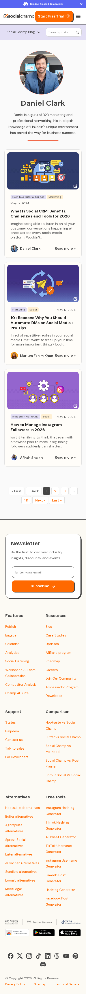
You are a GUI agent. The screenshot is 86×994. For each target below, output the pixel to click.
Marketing (55, 197)
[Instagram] (29, 956)
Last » (57, 500)
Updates (52, 644)
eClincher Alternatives (22, 863)
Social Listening (17, 661)
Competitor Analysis (21, 684)
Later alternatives (19, 854)
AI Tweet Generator (61, 837)
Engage (11, 635)
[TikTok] (38, 956)
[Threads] (57, 956)
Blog (49, 626)
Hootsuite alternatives (22, 808)
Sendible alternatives (21, 872)
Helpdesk (12, 731)
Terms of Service (67, 984)
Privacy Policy (15, 984)
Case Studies (56, 635)
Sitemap (40, 984)
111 (26, 500)
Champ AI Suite (17, 693)
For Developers (16, 757)
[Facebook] (10, 956)
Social (33, 309)
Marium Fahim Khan (36, 355)
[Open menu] (78, 16)
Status (10, 722)
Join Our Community (61, 678)
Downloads (54, 696)
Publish (10, 626)
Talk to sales (14, 748)
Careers (52, 670)
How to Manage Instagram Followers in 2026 (36, 427)
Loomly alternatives (20, 880)
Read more (64, 248)
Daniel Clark (30, 248)
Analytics (12, 652)
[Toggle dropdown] (38, 32)
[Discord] (43, 964)
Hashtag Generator (60, 890)
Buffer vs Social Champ (63, 737)
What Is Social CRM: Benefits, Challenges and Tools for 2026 (40, 214)
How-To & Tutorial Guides (28, 197)
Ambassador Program (62, 687)
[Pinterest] (75, 956)
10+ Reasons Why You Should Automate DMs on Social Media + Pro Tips (42, 323)
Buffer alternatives (19, 816)
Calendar (12, 644)
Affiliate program (58, 652)
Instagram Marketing (25, 416)
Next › (40, 500)
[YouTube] (66, 956)
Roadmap (53, 661)
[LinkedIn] (47, 956)
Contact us (14, 740)
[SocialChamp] (19, 16)
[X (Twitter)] (20, 956)
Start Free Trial (51, 16)
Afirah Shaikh (31, 457)
